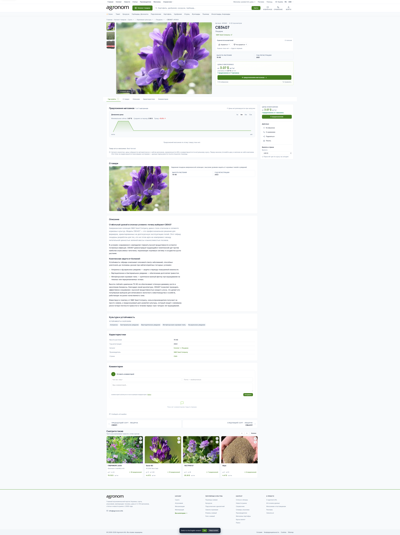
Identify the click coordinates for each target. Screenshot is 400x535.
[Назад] (242, 433)
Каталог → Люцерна (181, 348)
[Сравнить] (140, 442)
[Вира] (239, 449)
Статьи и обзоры (242, 500)
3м (241, 114)
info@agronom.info (116, 511)
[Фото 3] (110, 45)
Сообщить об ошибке (118, 414)
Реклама (261, 2)
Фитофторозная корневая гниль (174, 325)
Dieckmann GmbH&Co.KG (116, 468)
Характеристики (149, 99)
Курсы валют (240, 519)
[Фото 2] (110, 35)
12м (250, 114)
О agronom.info (271, 500)
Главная (110, 2)
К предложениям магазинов (253, 77)
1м (237, 114)
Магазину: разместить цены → (244, 2)
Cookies (283, 532)
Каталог (119, 2)
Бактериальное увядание (129, 325)
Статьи (135, 2)
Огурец (186, 14)
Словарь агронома (242, 510)
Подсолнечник (156, 14)
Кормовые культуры (144, 19)
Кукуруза (126, 14)
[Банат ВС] (163, 449)
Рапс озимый (210, 516)
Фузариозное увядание (196, 325)
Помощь (269, 2)
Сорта (130, 19)
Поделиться (270, 136)
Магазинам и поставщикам (276, 506)
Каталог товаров (120, 19)
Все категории (180, 513)
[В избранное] (140, 438)
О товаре (126, 99)
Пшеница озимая (211, 500)
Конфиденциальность (271, 532)
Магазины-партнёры (243, 516)
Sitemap (291, 532)
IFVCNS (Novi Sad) (152, 468)
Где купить (113, 99)
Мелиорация (179, 510)
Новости (127, 2)
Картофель (167, 14)
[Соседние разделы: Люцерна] (164, 19)
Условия (259, 532)
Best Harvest (131, 148)
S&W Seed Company (181, 352)
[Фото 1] (110, 26)
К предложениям (277, 117)
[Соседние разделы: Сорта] (133, 19)
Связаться (270, 513)
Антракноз (114, 325)
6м (246, 114)
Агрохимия (179, 503)
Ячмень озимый (211, 513)
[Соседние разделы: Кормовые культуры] (152, 19)
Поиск (238, 523)
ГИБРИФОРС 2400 (115, 465)
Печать (268, 141)
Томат (118, 14)
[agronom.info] (117, 8)
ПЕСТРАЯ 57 (189, 465)
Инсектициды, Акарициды (220, 14)
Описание (136, 99)
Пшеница (205, 14)
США (175, 356)
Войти (149, 394)
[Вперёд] (247, 433)
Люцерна (159, 19)
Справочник (167, 2)
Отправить (248, 394)
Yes (204, 530)
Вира (224, 465)
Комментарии (163, 99)
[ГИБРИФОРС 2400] (125, 449)
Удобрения (178, 14)
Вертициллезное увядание (150, 325)
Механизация (180, 506)
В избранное (223, 82)
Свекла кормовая (211, 510)
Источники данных (273, 503)
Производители (145, 2)
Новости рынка (241, 503)
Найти (256, 8)
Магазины (157, 2)
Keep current (213, 530)
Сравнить (287, 82)
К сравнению (270, 132)
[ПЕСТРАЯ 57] (201, 449)
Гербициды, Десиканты (140, 14)
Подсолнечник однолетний (214, 506)
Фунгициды (196, 14)
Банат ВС (149, 465)
